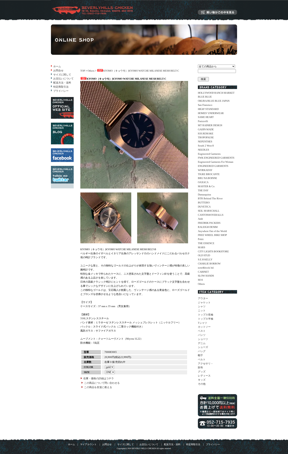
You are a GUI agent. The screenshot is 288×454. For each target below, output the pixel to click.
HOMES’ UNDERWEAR (211, 113)
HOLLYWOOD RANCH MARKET (216, 92)
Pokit (201, 239)
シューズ (203, 347)
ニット (202, 310)
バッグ (202, 351)
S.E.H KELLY (205, 259)
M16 (200, 279)
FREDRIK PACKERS (209, 222)
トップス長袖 (205, 314)
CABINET (203, 271)
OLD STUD (204, 255)
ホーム (57, 66)
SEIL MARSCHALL (208, 210)
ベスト (202, 330)
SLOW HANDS (206, 275)
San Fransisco (205, 104)
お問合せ (58, 70)
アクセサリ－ (205, 363)
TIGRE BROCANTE (209, 174)
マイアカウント (88, 444)
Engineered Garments (209, 153)
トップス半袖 (205, 318)
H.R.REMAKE (205, 133)
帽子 (200, 355)
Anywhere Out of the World (212, 231)
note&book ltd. (206, 267)
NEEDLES (203, 149)
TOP (82, 70)
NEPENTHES (205, 141)
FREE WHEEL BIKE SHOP (212, 235)
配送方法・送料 (62, 82)
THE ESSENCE (206, 243)
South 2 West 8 (206, 145)
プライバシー (61, 90)
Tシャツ (202, 322)
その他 (202, 383)
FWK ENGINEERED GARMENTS (216, 157)
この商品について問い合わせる (102, 382)
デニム (202, 343)
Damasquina (204, 194)
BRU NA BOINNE (207, 178)
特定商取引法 (61, 86)
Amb (200, 218)
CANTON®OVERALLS (210, 214)
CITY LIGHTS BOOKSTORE (213, 251)
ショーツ (203, 339)
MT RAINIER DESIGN (210, 125)
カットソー (204, 326)
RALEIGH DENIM (208, 227)
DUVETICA (204, 206)
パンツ (202, 335)
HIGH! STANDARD (208, 109)
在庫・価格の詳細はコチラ (98, 378)
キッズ (202, 379)
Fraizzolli (203, 121)
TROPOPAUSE (206, 137)
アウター (203, 298)
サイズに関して (62, 74)
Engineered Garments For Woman (215, 161)
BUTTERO (204, 202)
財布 (200, 367)
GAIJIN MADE (206, 129)
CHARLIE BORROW (209, 263)
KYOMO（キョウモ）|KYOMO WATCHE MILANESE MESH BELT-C (141, 70)
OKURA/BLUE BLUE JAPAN (213, 100)
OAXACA (203, 182)
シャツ (202, 306)
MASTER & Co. (206, 186)
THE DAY (203, 190)
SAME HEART (206, 117)
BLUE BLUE (205, 96)
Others (91, 70)
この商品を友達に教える (98, 387)
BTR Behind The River (210, 198)
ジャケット (204, 302)
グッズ (202, 371)
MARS (201, 247)
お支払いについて (63, 78)
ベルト (202, 359)
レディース (204, 375)
